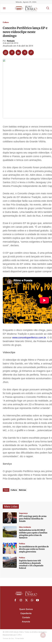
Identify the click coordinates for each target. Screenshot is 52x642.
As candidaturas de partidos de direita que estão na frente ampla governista (34, 549)
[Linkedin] (18, 52)
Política (22, 544)
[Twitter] (24, 52)
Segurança (23, 513)
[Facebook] (12, 52)
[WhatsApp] (5, 52)
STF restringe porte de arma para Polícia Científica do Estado (32, 518)
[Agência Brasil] (10, 517)
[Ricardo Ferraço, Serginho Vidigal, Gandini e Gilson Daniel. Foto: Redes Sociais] (10, 548)
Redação (11, 41)
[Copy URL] (31, 52)
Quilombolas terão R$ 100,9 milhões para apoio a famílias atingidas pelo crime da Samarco (33, 534)
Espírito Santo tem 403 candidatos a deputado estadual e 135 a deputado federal (31, 564)
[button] (47, 7)
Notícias (22, 490)
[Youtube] (37, 600)
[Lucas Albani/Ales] (10, 562)
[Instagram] (21, 600)
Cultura (6, 22)
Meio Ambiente (25, 527)
